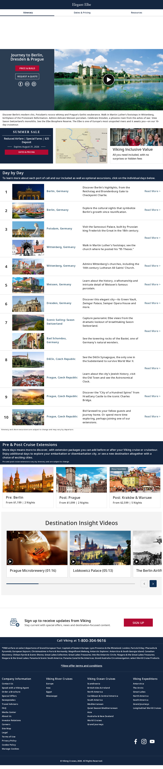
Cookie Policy (9, 744)
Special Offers (9, 695)
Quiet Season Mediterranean (102, 708)
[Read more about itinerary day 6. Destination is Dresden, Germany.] (81, 304)
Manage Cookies (10, 748)
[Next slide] (153, 583)
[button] (34, 84)
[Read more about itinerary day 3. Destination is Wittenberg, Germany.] (81, 248)
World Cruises (94, 720)
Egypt (49, 691)
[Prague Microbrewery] (37, 548)
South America (95, 699)
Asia (48, 687)
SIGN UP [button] (138, 623)
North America (95, 691)
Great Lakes (139, 691)
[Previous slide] (144, 583)
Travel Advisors (10, 704)
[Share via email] (27, 84)
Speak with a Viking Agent (15, 687)
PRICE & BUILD (27, 68)
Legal (5, 732)
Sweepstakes (8, 699)
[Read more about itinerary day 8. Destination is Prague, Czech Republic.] (81, 379)
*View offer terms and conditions (81, 665)
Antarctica (138, 683)
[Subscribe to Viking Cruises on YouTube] (152, 742)
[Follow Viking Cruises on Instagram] (143, 742)
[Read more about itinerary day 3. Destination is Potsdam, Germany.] (81, 229)
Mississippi (51, 695)
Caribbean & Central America (102, 695)
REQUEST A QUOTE (27, 76)
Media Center (9, 712)
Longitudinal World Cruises (147, 708)
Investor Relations (11, 720)
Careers (6, 724)
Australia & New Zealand (100, 716)
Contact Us (7, 683)
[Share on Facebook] (20, 84)
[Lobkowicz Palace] (100, 548)
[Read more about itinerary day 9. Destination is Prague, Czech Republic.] (81, 397)
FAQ (4, 708)
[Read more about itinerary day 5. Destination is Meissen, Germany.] (81, 285)
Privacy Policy (9, 740)
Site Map (6, 728)
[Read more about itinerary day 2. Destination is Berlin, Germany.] (81, 210)
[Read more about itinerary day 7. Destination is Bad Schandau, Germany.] (81, 341)
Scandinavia (93, 683)
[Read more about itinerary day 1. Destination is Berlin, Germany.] (81, 192)
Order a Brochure (11, 691)
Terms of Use (8, 736)
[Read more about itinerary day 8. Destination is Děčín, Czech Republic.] (81, 359)
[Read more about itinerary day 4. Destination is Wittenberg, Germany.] (81, 266)
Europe (50, 683)
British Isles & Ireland (98, 687)
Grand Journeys (95, 724)
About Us (6, 716)
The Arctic (138, 687)
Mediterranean (95, 704)
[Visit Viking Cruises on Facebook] (135, 742)
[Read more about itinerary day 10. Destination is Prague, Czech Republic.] (81, 417)
